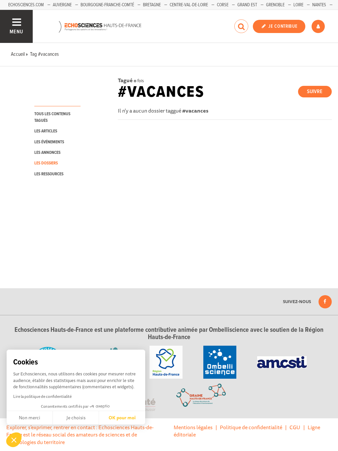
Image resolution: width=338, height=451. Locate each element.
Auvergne (62, 5)
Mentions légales (193, 427)
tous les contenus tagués (52, 117)
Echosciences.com (26, 5)
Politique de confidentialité (251, 427)
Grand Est (247, 5)
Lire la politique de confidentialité (42, 396)
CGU (294, 427)
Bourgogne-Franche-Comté (107, 5)
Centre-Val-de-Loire (189, 5)
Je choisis (75, 417)
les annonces (47, 153)
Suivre (314, 91)
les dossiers (46, 163)
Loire (298, 5)
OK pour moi (122, 417)
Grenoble (275, 5)
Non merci (29, 417)
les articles (45, 131)
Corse (222, 5)
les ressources (48, 174)
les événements (49, 142)
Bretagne (152, 5)
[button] (14, 440)
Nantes (319, 5)
